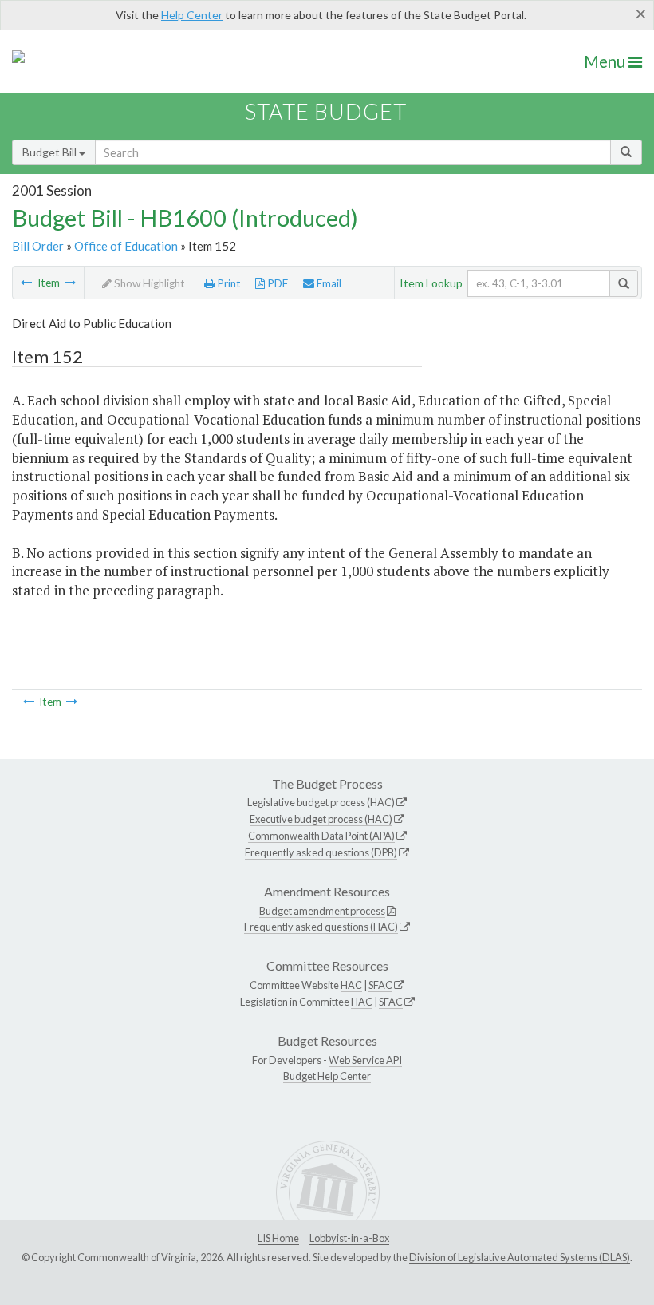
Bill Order (38, 246)
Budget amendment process (322, 910)
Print (228, 283)
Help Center (192, 15)
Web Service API (365, 1060)
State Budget (326, 111)
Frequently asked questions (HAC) (321, 926)
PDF (276, 283)
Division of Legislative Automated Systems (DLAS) (519, 1257)
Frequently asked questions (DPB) (321, 852)
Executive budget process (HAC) (321, 819)
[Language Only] (26, 282)
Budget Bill (50, 152)
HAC (351, 985)
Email (327, 283)
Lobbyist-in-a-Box (349, 1238)
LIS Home (278, 1238)
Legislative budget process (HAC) (321, 802)
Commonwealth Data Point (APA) (321, 835)
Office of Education (126, 246)
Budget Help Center (327, 1076)
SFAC (380, 985)
